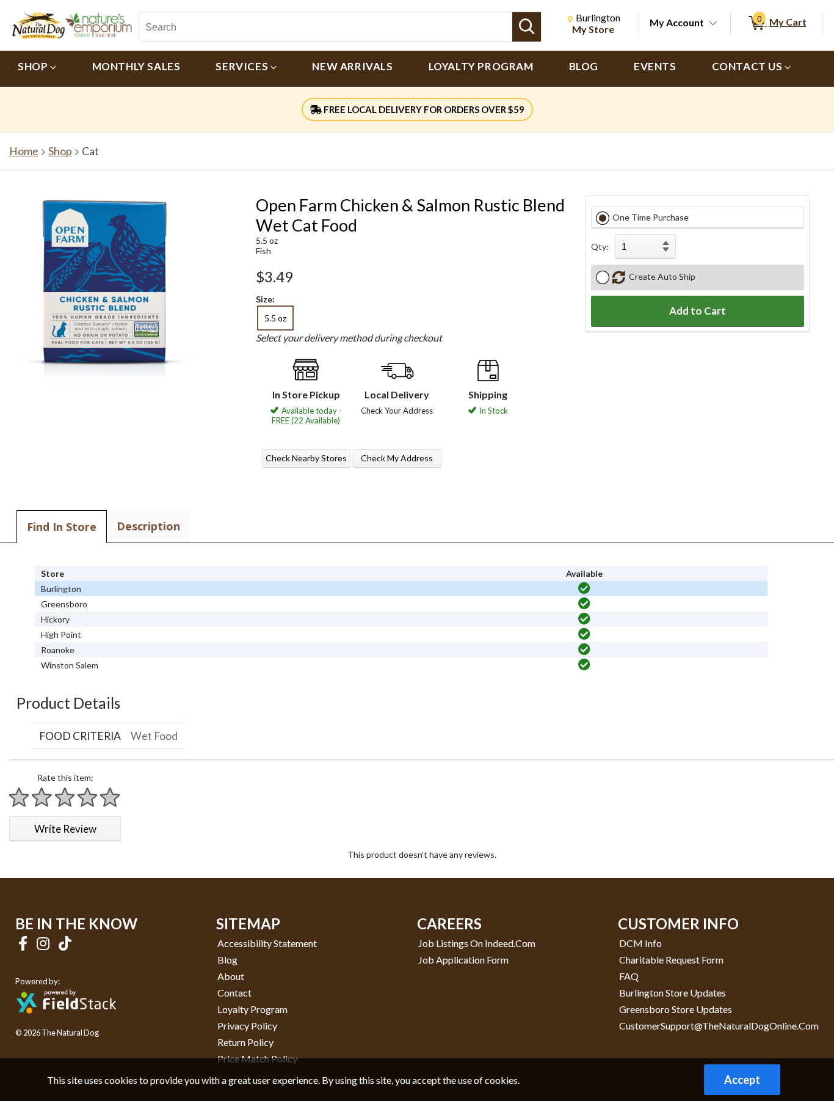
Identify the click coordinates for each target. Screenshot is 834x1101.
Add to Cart (697, 310)
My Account (677, 22)
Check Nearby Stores (306, 458)
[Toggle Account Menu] (713, 23)
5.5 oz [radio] (275, 318)
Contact (234, 992)
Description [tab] (148, 526)
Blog (227, 959)
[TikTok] (65, 943)
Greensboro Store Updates (675, 1009)
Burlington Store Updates (672, 992)
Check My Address (397, 458)
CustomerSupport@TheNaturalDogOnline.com (719, 1025)
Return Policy (245, 1042)
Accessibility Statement (267, 943)
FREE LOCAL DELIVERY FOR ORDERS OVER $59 (423, 109)
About (230, 976)
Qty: (600, 246)
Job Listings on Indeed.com (476, 943)
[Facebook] (24, 943)
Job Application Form (463, 959)
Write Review (65, 828)
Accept (742, 1079)
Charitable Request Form (671, 959)
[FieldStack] (66, 1022)
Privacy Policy (247, 1025)
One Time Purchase (650, 217)
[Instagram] (45, 943)
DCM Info (640, 943)
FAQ (629, 976)
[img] (584, 588)
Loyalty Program (252, 1009)
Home (23, 151)
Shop (60, 151)
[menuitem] (37, 69)
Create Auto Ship (660, 276)
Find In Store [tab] (61, 526)
